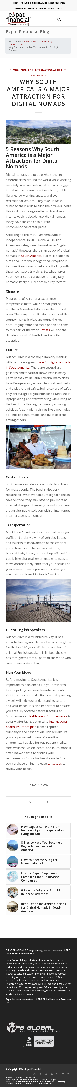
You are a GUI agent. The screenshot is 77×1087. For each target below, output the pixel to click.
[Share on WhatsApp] (47, 802)
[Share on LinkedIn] (63, 802)
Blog (30, 2)
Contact (60, 8)
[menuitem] (16, 3)
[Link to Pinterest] (57, 1074)
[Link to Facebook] (40, 1074)
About (24, 2)
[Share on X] (30, 802)
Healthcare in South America (47, 716)
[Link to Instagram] (46, 1074)
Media (31, 8)
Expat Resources (56, 2)
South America (31, 256)
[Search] (57, 18)
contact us (54, 763)
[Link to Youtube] (63, 1074)
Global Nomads (21, 70)
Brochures (41, 8)
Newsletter (21, 8)
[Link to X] (34, 1074)
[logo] (32, 18)
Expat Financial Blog (27, 31)
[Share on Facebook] (14, 802)
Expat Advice (40, 2)
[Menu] (66, 18)
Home (16, 2)
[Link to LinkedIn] (51, 1074)
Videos (50, 8)
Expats (45, 330)
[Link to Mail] (68, 1074)
